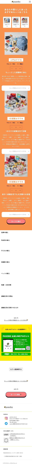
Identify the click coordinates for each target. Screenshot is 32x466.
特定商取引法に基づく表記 (15, 456)
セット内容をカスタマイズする (17, 88)
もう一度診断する (16, 369)
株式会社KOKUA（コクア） (9, 453)
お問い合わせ (19, 453)
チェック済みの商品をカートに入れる (15, 320)
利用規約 (7, 456)
